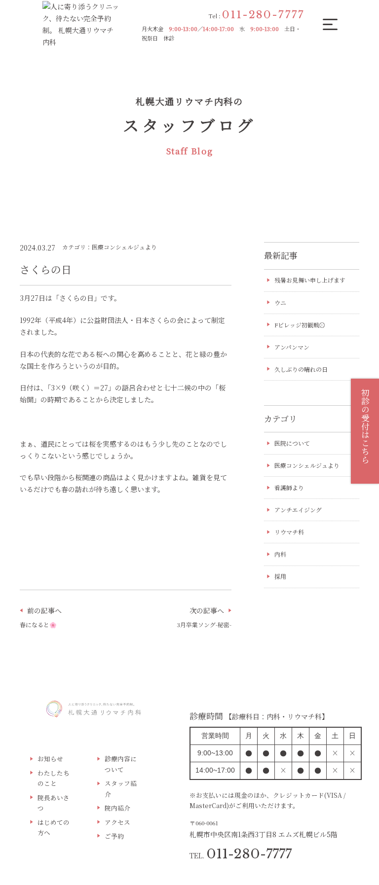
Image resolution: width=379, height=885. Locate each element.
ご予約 (114, 836)
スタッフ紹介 (121, 788)
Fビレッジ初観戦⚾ (299, 324)
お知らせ (50, 758)
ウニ (280, 302)
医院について (292, 443)
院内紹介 (117, 808)
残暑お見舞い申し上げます (309, 280)
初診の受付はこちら (365, 426)
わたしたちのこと (54, 778)
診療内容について (121, 764)
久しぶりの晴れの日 (301, 369)
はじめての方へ (54, 827)
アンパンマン (291, 347)
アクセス (117, 822)
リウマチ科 (289, 532)
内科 (280, 554)
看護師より (289, 487)
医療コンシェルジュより (307, 465)
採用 (280, 576)
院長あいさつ (54, 803)
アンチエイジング (298, 509)
